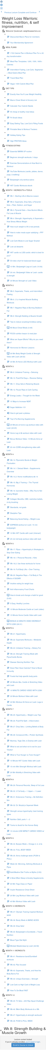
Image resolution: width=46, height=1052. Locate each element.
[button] (1, 2)
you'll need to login (33, 1042)
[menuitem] (1, 5)
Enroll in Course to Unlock (23, 1045)
